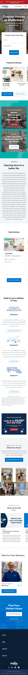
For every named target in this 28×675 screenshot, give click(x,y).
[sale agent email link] (18, 585)
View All (14, 510)
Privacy (7, 673)
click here (15, 426)
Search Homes (14, 52)
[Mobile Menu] (25, 6)
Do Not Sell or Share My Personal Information (18, 673)
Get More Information (14, 614)
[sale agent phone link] (21, 585)
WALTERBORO (18, 6)
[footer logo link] (14, 663)
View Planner (14, 147)
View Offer (14, 124)
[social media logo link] (12, 667)
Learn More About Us (9, 591)
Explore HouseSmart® (14, 331)
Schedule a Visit (14, 619)
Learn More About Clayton (14, 459)
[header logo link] (5, 6)
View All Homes (7, 94)
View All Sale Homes (14, 280)
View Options (14, 361)
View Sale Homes (20, 94)
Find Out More (14, 392)
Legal (3, 673)
